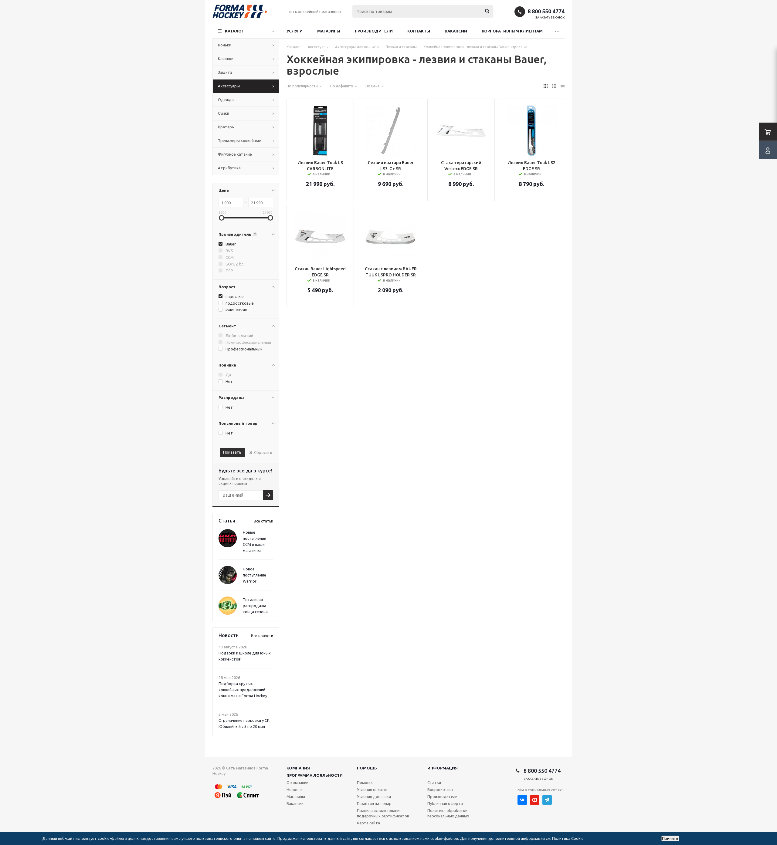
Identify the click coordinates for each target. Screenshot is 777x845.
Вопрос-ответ (440, 789)
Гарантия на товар (374, 803)
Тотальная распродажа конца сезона (255, 605)
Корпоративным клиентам (512, 31)
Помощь (367, 768)
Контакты (418, 31)
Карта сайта (368, 823)
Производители (374, 31)
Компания (298, 768)
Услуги (295, 31)
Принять (670, 838)
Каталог (234, 31)
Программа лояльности (315, 775)
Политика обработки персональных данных (448, 813)
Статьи (434, 782)
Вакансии (456, 31)
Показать (232, 452)
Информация (442, 768)
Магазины (328, 31)
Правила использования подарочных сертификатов (383, 813)
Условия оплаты (372, 789)
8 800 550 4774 (546, 11)
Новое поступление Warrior (254, 575)
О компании (297, 782)
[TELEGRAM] (547, 800)
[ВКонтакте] (522, 800)
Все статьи (263, 521)
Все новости (262, 636)
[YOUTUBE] (534, 800)
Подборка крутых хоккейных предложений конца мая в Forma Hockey (243, 689)
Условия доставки (374, 796)
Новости (295, 789)
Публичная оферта (445, 803)
